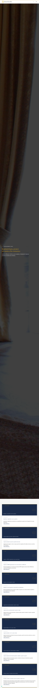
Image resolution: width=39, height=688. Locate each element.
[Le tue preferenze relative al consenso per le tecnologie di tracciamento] (2, 686)
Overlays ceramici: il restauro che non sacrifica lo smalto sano (14, 678)
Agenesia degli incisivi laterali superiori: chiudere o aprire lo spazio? (15, 655)
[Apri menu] (36, 1)
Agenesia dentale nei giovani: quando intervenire (12, 541)
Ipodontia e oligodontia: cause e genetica (10, 519)
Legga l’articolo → (7, 523)
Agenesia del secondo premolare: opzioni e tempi (12, 610)
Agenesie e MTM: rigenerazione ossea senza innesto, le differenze (15, 564)
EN (33, 1)
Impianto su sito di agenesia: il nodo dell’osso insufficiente (13, 587)
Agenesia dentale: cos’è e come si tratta (10, 632)
